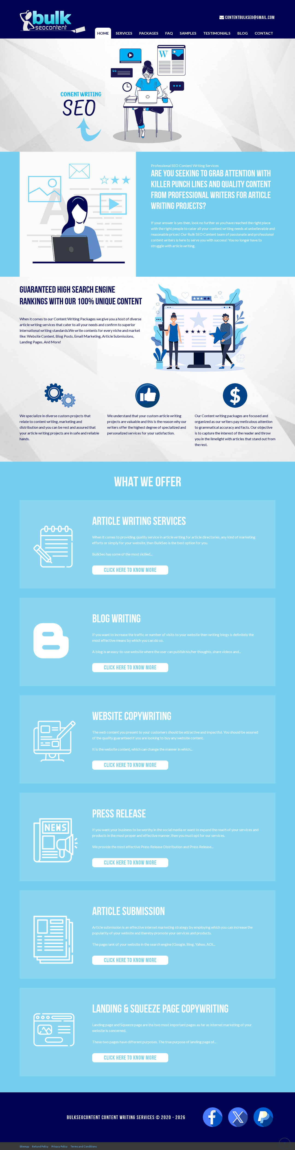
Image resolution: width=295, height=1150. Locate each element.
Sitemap (24, 1146)
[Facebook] (213, 1117)
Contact (264, 33)
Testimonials (216, 33)
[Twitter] (238, 1117)
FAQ (169, 33)
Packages (148, 33)
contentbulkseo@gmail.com (249, 17)
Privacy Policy (59, 1146)
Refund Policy (40, 1146)
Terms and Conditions (84, 1146)
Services (124, 33)
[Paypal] (263, 1117)
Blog (242, 33)
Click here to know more (130, 570)
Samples (188, 33)
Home (103, 33)
